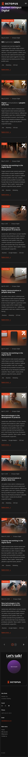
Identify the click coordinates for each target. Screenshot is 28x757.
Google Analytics (13, 252)
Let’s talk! (14, 656)
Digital (4, 144)
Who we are (4, 732)
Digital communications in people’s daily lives (11, 291)
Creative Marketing (8, 20)
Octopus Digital (16, 38)
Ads (3, 65)
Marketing (8, 65)
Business (8, 190)
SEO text (15, 65)
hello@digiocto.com (6, 720)
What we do (4, 734)
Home (3, 729)
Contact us (4, 736)
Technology (9, 81)
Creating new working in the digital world (12, 166)
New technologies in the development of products (10, 229)
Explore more (5, 69)
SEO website (10, 42)
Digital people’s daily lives (13, 104)
